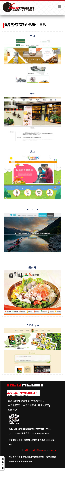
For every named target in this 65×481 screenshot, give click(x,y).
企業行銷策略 (30, 405)
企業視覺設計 (15, 405)
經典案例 (25, 401)
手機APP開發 (38, 401)
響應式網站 (13, 401)
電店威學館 (43, 405)
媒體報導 (12, 410)
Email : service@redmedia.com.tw (39, 450)
